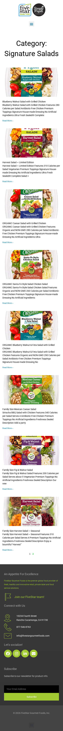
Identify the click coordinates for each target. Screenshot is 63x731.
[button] (31, 24)
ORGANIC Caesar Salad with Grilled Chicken (24, 223)
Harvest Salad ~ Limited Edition (18, 162)
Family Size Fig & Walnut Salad (17, 470)
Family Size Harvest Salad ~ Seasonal (21, 531)
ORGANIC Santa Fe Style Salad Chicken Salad (25, 284)
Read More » (7, 121)
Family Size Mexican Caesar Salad (19, 409)
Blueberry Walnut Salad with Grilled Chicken (24, 101)
